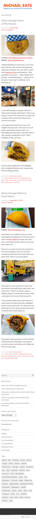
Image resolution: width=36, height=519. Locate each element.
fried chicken (19, 474)
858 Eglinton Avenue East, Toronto (21, 58)
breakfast (16, 460)
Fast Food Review (6, 437)
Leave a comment (7, 30)
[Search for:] (18, 375)
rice (17, 494)
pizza (25, 490)
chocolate (15, 467)
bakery (4, 460)
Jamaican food (26, 178)
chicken (17, 463)
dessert (22, 467)
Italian (21, 480)
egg (3, 470)
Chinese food (6, 467)
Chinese (23, 463)
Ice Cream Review (7, 443)
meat (3, 180)
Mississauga (15, 487)
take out (27, 497)
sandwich (23, 494)
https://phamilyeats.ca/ (16, 60)
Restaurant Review (15, 176)
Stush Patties (25, 356)
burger (29, 460)
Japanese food (14, 484)
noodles (23, 487)
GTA (19, 178)
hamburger (6, 480)
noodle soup (6, 490)
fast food (22, 470)
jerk (30, 354)
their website (12, 239)
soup (11, 497)
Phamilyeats (9, 182)
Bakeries (4, 434)
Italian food (28, 480)
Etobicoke (14, 470)
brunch (22, 460)
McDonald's (6, 487)
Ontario (14, 180)
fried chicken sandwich (9, 477)
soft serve (5, 497)
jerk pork (4, 356)
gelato (21, 477)
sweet (21, 497)
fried (12, 474)
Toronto (17, 182)
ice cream (14, 480)
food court (5, 474)
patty (24, 180)
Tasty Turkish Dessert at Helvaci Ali (12, 389)
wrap (10, 501)
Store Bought (5, 450)
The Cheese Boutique (11, 358)
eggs (7, 470)
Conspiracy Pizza (11, 72)
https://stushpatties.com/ (16, 230)
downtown (29, 467)
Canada (10, 178)
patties (19, 180)
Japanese (5, 484)
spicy (16, 497)
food (15, 178)
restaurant (5, 494)
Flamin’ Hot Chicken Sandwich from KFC (14, 385)
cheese (10, 463)
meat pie (8, 180)
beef (6, 178)
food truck (9, 354)
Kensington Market (26, 484)
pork (19, 356)
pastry (20, 490)
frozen (15, 354)
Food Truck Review (15, 352)
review (12, 494)
